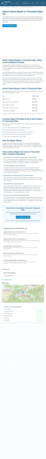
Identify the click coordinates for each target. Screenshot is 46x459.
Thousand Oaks (14, 6)
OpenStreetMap (37, 301)
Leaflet (33, 301)
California (7, 6)
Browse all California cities (7, 279)
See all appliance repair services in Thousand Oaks (30, 220)
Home (2, 6)
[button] (23, 292)
